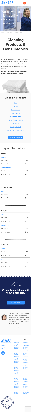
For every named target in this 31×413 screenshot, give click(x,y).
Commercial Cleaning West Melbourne (17, 372)
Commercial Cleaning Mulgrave (25, 388)
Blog (2, 348)
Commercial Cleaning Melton (16, 363)
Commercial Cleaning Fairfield (25, 359)
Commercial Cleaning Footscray (16, 358)
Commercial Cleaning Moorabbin (16, 378)
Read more (27, 327)
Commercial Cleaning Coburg (25, 369)
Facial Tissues (15, 113)
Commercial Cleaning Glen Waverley (26, 392)
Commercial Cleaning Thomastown (26, 344)
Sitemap (3, 347)
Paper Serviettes (18, 33)
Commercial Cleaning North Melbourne (25, 354)
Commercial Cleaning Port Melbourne (17, 383)
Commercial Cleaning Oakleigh (25, 383)
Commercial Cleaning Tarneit (16, 344)
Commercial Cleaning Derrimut (16, 353)
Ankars (3, 33)
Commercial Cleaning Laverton (16, 349)
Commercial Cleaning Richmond (25, 378)
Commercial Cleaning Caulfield (16, 392)
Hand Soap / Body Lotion (15, 130)
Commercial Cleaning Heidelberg (25, 349)
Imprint (3, 345)
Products (9, 33)
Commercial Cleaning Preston (25, 364)
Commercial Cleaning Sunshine (16, 367)
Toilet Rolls (15, 106)
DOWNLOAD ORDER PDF (15, 137)
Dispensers (15, 123)
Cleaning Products (15, 127)
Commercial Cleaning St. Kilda (16, 388)
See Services (15, 303)
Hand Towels (15, 110)
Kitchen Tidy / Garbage (15, 120)
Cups (15, 103)
